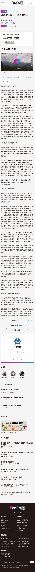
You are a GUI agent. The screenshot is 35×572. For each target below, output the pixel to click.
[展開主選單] (2, 3)
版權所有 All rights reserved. (10, 42)
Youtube (20, 512)
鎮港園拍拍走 (7, 479)
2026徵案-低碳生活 (23, 538)
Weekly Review (5, 528)
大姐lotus (13, 377)
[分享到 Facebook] (5, 49)
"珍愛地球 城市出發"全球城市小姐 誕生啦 (15, 492)
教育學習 (16, 38)
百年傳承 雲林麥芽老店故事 (11, 405)
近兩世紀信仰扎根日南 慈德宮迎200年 (15, 485)
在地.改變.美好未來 (23, 544)
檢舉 (13, 26)
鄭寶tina (22, 377)
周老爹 (5, 494)
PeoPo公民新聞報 (22, 520)
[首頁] (17, 3)
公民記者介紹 (21, 528)
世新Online (7, 471)
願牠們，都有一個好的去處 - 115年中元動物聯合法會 (17, 444)
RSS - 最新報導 (5, 554)
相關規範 (3, 523)
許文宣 (5, 487)
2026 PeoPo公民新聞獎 (8, 541)
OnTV (4, 12)
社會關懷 (9, 38)
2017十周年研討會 (23, 541)
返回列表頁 (17, 330)
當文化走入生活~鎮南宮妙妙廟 (11, 477)
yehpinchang (4, 377)
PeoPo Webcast (8, 464)
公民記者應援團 (22, 525)
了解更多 (17, 358)
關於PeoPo (4, 520)
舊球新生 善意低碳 (7, 462)
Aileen (5, 446)
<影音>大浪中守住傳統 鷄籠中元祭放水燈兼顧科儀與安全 (17, 453)
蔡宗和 (5, 456)
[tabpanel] (17, 326)
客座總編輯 (20, 531)
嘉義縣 (12, 34)
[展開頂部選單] (32, 3)
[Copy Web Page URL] (15, 49)
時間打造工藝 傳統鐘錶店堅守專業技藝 (14, 469)
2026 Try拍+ (4, 538)
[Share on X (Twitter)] (8, 49)
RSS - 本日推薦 (5, 557)
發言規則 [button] (30, 320)
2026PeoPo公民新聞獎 (8, 433)
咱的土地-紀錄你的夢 (7, 544)
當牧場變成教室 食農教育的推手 (13, 398)
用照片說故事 (5, 546)
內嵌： (4, 73)
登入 (22, 326)
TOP (32, 562)
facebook (15, 512)
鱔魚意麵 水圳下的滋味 (9, 390)
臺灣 (8, 34)
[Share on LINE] (12, 49)
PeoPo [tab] (14, 320)
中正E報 (17, 347)
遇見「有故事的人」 (23, 546)
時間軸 (3, 525)
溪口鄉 (17, 34)
